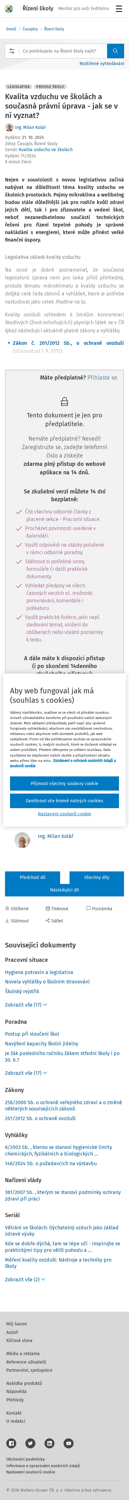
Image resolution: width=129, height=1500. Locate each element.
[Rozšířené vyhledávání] (12, 51)
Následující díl (64, 890)
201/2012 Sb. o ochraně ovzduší (40, 1118)
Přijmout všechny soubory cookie (64, 783)
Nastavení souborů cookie (30, 1472)
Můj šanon (16, 1324)
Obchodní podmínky (25, 1459)
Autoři (12, 1332)
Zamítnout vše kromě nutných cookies (65, 801)
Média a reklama (23, 1353)
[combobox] (64, 51)
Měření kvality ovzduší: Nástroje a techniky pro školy (58, 1263)
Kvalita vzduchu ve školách (46, 149)
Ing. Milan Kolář (30, 127)
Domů (11, 29)
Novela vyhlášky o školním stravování (47, 982)
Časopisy (30, 29)
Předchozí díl (32, 877)
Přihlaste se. (102, 377)
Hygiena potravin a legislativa (39, 972)
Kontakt (14, 1413)
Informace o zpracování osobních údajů (43, 1465)
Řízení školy (54, 29)
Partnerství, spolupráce (29, 1370)
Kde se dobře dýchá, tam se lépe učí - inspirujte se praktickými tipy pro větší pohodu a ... (62, 1247)
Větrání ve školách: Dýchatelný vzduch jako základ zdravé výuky (62, 1231)
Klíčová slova (19, 1340)
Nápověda (16, 1391)
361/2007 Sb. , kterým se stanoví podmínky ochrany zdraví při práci (63, 1195)
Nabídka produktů (24, 1383)
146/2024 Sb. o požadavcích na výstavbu (51, 1163)
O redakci (15, 1421)
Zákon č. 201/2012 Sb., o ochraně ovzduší (68, 343)
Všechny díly (96, 877)
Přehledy (15, 1400)
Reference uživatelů (26, 1362)
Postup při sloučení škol (32, 1034)
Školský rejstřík (22, 991)
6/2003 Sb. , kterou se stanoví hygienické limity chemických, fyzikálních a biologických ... (58, 1150)
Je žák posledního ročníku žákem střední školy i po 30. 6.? (62, 1056)
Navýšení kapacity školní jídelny (41, 1044)
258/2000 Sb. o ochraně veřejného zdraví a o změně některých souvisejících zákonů (63, 1105)
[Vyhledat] (115, 51)
